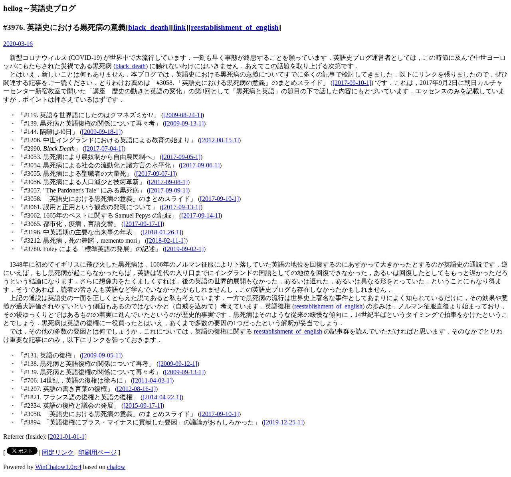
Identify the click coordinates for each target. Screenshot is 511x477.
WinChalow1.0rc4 (58, 466)
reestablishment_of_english (235, 27)
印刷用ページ (97, 452)
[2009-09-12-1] (177, 363)
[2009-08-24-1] (182, 115)
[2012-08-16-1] (136, 388)
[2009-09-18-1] (101, 131)
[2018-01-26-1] (162, 232)
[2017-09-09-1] (168, 190)
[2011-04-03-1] (152, 380)
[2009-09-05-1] (101, 355)
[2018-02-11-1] (166, 240)
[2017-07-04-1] (104, 148)
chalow (116, 466)
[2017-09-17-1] (142, 223)
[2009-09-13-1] (184, 123)
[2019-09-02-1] (184, 248)
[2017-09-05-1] (181, 156)
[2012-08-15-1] (219, 140)
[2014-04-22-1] (162, 397)
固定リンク (58, 452)
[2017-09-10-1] (352, 82)
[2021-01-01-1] (67, 436)
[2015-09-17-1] (142, 405)
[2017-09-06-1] (200, 165)
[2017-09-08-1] (168, 182)
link (179, 27)
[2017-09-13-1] (181, 207)
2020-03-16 (18, 43)
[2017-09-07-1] (155, 173)
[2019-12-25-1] (283, 422)
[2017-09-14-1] (200, 215)
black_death (148, 27)
